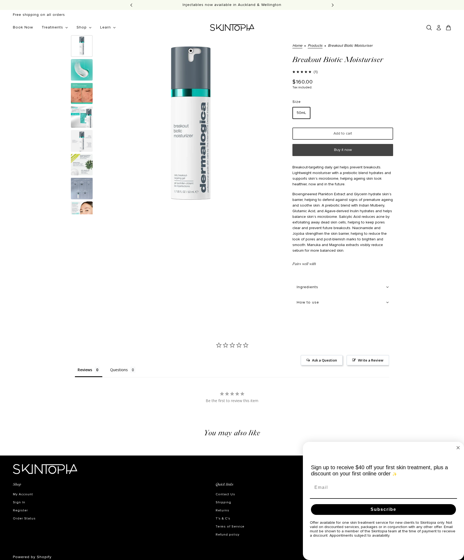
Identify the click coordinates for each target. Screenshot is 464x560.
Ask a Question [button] (324, 360)
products (315, 46)
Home (297, 46)
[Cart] (448, 27)
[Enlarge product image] (190, 124)
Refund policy (228, 534)
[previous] (131, 5)
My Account (23, 494)
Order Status (24, 518)
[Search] (429, 27)
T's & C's (223, 518)
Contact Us (225, 494)
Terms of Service (230, 526)
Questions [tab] (119, 369)
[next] (332, 5)
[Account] (438, 27)
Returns (222, 510)
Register (20, 510)
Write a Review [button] (370, 360)
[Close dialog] (458, 448)
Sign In (19, 502)
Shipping (223, 502)
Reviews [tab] (85, 369)
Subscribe (383, 509)
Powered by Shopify (32, 557)
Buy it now (343, 150)
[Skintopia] (232, 27)
